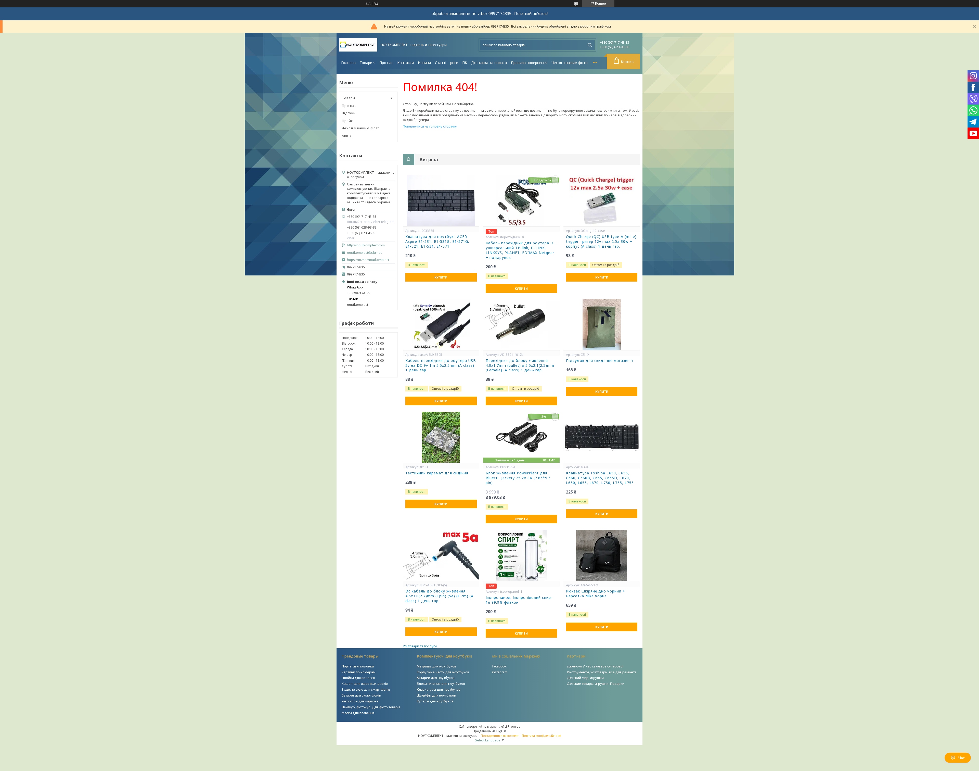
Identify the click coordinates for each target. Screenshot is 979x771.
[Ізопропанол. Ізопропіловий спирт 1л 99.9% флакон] (521, 555)
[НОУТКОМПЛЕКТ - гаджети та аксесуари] (358, 45)
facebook (499, 666)
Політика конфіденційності (541, 736)
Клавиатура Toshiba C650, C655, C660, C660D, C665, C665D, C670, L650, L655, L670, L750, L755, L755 (600, 478)
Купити (440, 277)
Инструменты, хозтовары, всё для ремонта (601, 672)
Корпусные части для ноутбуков (443, 672)
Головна (348, 62)
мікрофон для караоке (360, 701)
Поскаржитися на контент (500, 736)
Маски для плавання (358, 713)
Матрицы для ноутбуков (436, 666)
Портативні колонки (358, 666)
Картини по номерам (359, 672)
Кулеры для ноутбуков (435, 701)
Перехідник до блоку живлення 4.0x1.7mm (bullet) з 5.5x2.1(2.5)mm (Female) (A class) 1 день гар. (520, 365)
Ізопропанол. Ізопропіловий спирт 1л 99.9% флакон (519, 600)
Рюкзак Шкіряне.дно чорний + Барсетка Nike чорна (595, 593)
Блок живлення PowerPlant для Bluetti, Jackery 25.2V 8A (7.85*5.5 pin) (518, 478)
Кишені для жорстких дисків (365, 683)
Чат (961, 758)
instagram (499, 672)
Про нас (386, 62)
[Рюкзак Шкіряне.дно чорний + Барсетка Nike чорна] (601, 555)
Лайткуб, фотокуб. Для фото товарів (371, 707)
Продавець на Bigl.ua (490, 731)
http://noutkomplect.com (366, 245)
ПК (464, 62)
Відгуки (349, 113)
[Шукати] (590, 45)
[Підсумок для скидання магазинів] (601, 324)
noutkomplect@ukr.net (364, 252)
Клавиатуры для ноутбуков (438, 689)
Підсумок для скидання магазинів (599, 360)
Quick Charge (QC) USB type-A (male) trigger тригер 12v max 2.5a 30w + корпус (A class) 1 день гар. (601, 241)
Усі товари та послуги (420, 646)
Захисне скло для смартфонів (366, 689)
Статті (440, 62)
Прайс (347, 120)
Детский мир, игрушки (585, 677)
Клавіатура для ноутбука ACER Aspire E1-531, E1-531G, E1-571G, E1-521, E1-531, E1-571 (437, 241)
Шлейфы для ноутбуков (436, 695)
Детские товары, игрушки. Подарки (595, 683)
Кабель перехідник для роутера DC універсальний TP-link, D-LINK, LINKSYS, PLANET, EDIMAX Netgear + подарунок (521, 250)
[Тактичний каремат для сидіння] (441, 437)
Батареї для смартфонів (361, 695)
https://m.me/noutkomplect (368, 259)
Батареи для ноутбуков (436, 677)
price (454, 62)
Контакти (405, 62)
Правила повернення (529, 62)
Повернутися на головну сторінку (430, 126)
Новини (424, 62)
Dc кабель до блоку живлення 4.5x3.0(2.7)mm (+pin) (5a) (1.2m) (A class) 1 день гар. (439, 596)
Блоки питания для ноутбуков (441, 683)
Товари (366, 62)
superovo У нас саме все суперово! (595, 666)
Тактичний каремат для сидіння (436, 473)
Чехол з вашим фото (569, 62)
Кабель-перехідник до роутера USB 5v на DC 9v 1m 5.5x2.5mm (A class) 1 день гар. (440, 365)
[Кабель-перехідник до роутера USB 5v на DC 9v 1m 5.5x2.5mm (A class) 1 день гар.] (441, 324)
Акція (347, 135)
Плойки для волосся (358, 677)
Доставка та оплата (489, 62)
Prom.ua (514, 726)
